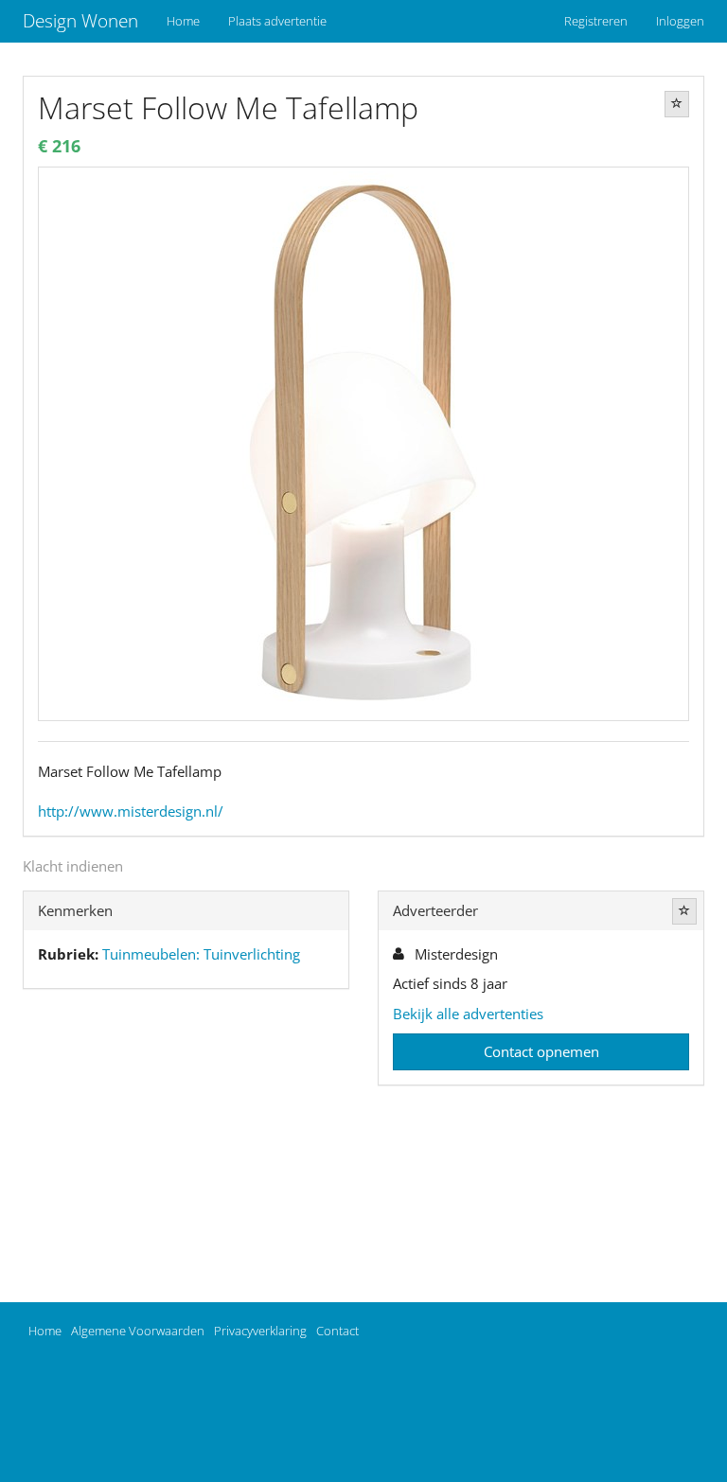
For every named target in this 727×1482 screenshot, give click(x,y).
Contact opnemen (541, 1051)
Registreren (596, 20)
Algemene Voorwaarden (137, 1330)
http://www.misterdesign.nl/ (130, 811)
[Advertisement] (186, 1149)
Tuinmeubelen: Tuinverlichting (201, 953)
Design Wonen (80, 21)
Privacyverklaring (260, 1330)
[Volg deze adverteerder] (684, 911)
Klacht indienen (73, 865)
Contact (337, 1330)
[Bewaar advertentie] (677, 104)
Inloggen (680, 20)
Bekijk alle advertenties (468, 1013)
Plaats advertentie (277, 20)
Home (183, 20)
